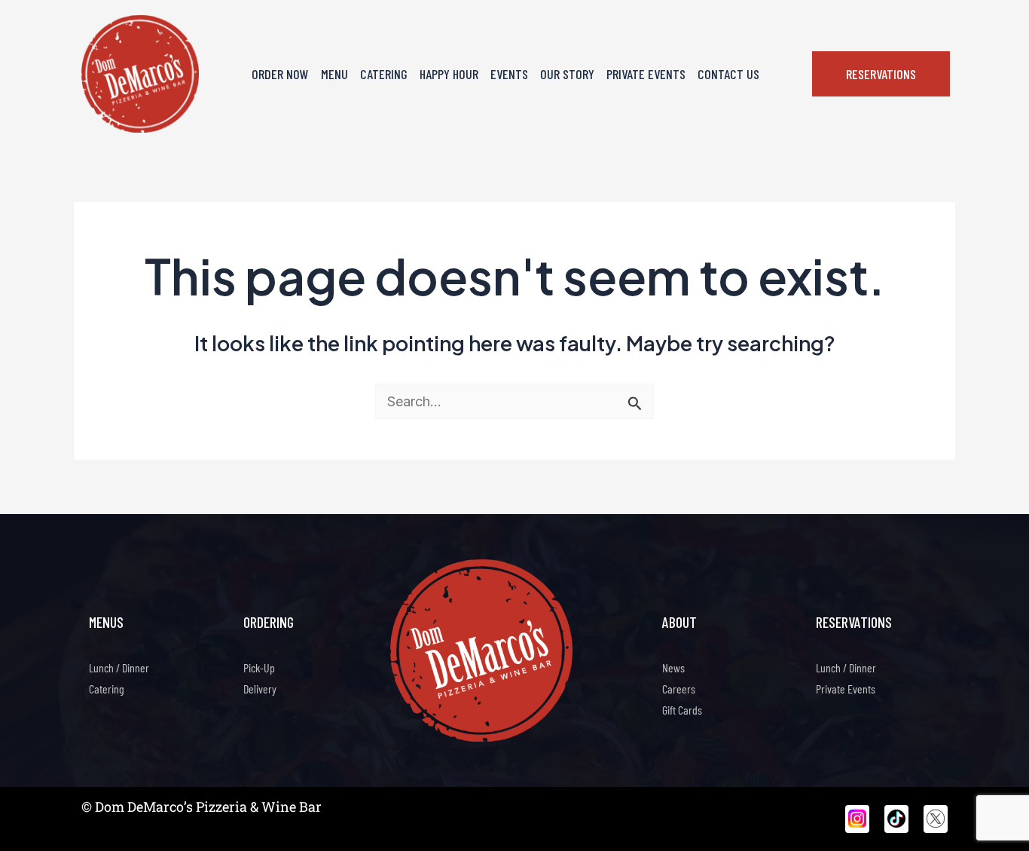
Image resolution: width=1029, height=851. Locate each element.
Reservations (854, 622)
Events (509, 74)
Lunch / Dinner (119, 667)
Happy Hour (449, 74)
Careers (678, 688)
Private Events (645, 74)
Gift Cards (682, 710)
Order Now (280, 74)
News (673, 667)
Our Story (567, 74)
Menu (334, 74)
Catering (384, 74)
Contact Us (728, 74)
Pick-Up (259, 667)
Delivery (259, 688)
